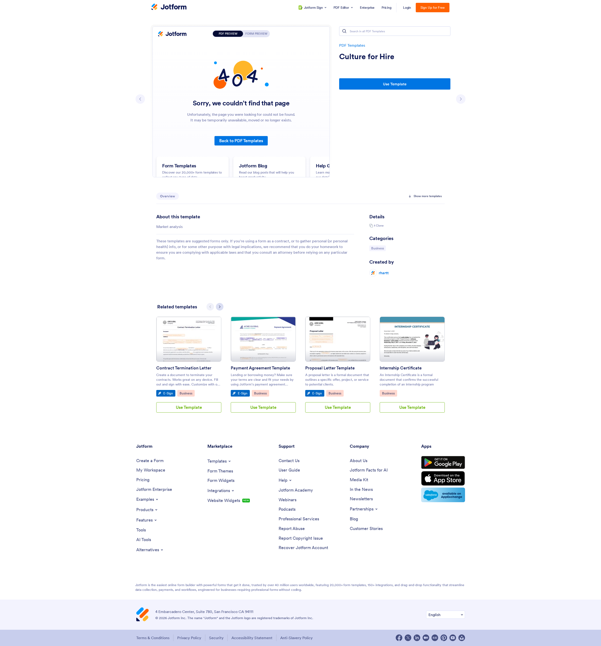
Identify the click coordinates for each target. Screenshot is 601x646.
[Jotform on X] (408, 637)
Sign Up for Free (432, 7)
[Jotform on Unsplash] (461, 637)
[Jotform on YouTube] (452, 637)
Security (216, 637)
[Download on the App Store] (443, 478)
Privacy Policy (189, 637)
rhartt (384, 272)
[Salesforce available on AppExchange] (443, 495)
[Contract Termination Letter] (188, 339)
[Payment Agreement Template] (263, 339)
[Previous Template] (140, 99)
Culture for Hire (366, 56)
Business (378, 248)
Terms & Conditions (152, 637)
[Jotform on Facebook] (399, 637)
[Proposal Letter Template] (337, 339)
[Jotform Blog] (435, 637)
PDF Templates (352, 45)
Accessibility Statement (251, 637)
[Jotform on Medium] (426, 637)
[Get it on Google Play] (443, 462)
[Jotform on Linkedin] (417, 637)
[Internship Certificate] (412, 339)
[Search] (344, 31)
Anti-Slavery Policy (296, 637)
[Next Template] (460, 99)
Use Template (395, 84)
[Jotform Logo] (169, 7)
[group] (189, 368)
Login (407, 7)
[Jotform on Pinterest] (443, 637)
